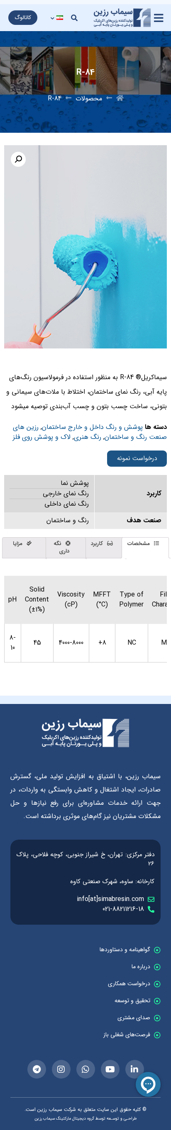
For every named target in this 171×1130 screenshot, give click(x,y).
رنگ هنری (87, 437)
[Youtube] (110, 1069)
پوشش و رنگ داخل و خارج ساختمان (92, 427)
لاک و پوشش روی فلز (42, 437)
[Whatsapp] (85, 1069)
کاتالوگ (23, 17)
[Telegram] (36, 1069)
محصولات (89, 99)
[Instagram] (61, 1069)
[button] (74, 17)
